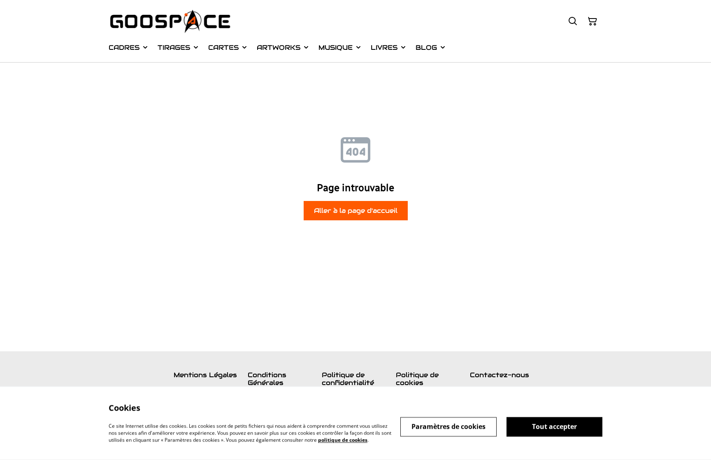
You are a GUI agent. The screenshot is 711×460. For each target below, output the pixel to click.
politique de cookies (342, 439)
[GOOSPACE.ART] (170, 21)
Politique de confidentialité (348, 379)
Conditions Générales (267, 379)
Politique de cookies (417, 379)
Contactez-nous (499, 375)
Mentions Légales (205, 375)
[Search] (573, 21)
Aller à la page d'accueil (355, 210)
